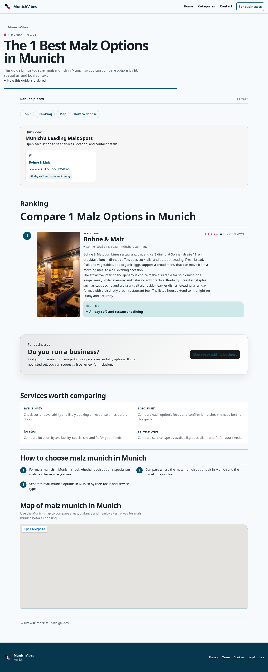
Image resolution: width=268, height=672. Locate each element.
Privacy (214, 657)
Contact (226, 6)
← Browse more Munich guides (44, 623)
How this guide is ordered (26, 80)
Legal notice (256, 657)
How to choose (85, 114)
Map (62, 114)
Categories (206, 6)
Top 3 (27, 114)
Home (188, 6)
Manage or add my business (215, 354)
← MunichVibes (16, 27)
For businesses (250, 6)
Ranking (45, 114)
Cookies (239, 657)
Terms (226, 657)
